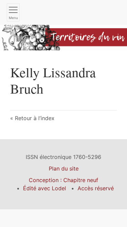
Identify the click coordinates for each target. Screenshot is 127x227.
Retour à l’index (35, 118)
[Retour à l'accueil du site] (63, 37)
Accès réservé (96, 188)
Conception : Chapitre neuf (63, 180)
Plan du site (64, 168)
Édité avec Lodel (44, 188)
